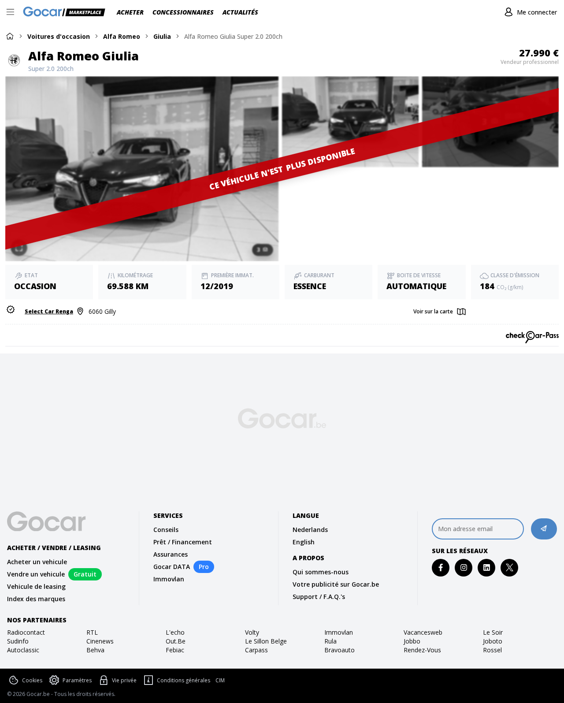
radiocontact (26, 632)
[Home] (9, 36)
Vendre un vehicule (36, 574)
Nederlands (310, 529)
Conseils (165, 529)
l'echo (175, 632)
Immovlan (168, 579)
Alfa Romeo (121, 36)
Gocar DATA (171, 566)
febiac (175, 650)
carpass (256, 650)
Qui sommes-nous (321, 572)
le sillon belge (266, 641)
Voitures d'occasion (58, 36)
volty (252, 632)
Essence (309, 286)
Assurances (170, 554)
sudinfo (18, 641)
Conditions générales (183, 680)
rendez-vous (422, 650)
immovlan (338, 632)
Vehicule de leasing (36, 586)
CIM (220, 680)
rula (330, 641)
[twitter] (509, 567)
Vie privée (124, 680)
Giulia (162, 36)
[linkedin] (486, 567)
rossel (492, 650)
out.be (176, 641)
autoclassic (23, 650)
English (304, 542)
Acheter (130, 12)
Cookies (32, 680)
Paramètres (77, 680)
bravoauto (339, 650)
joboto (492, 641)
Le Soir (493, 632)
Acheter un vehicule (37, 562)
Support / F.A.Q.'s (319, 596)
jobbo (412, 641)
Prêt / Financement (182, 542)
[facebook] (441, 567)
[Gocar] (67, 12)
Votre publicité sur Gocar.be (336, 584)
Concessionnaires (183, 12)
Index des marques (36, 599)
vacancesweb (423, 632)
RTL (92, 632)
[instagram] (464, 567)
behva (95, 650)
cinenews (100, 641)
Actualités (240, 12)
